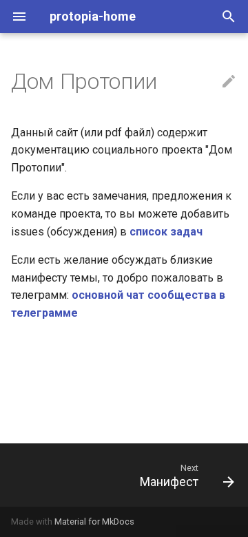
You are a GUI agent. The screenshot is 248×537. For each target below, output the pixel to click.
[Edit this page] (228, 82)
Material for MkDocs (94, 521)
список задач (166, 231)
